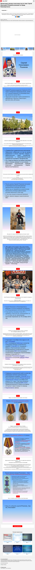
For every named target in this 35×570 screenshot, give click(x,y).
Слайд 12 (18, 395)
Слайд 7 (18, 232)
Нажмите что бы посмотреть (6, 568)
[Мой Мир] (19, 16)
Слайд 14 (18, 458)
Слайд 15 (18, 496)
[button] (33, 23)
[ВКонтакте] (15, 16)
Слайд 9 (18, 295)
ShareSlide (5, 1)
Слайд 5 (18, 172)
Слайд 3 (18, 112)
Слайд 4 (18, 138)
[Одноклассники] (16, 16)
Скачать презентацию (17, 526)
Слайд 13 (18, 424)
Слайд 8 (18, 268)
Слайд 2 (18, 81)
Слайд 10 (18, 328)
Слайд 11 (18, 362)
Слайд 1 (18, 53)
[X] (18, 16)
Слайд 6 (18, 205)
